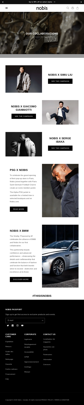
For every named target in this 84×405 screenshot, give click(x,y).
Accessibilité (29, 352)
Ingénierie (28, 339)
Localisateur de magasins (49, 340)
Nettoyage (9, 359)
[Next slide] (81, 2)
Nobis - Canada (23, 400)
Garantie (8, 364)
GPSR (26, 357)
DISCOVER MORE (21, 279)
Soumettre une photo (48, 348)
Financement (10, 374)
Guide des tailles (9, 353)
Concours (47, 364)
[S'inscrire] (42, 320)
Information (47, 359)
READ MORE (18, 209)
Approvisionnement (31, 362)
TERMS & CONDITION (61, 400)
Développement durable (30, 345)
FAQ (7, 379)
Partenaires (47, 354)
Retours (8, 346)
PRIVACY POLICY (47, 400)
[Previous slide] (2, 2)
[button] (67, 8)
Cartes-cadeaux (11, 369)
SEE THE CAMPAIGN (60, 81)
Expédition (9, 341)
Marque (27, 372)
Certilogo (27, 367)
